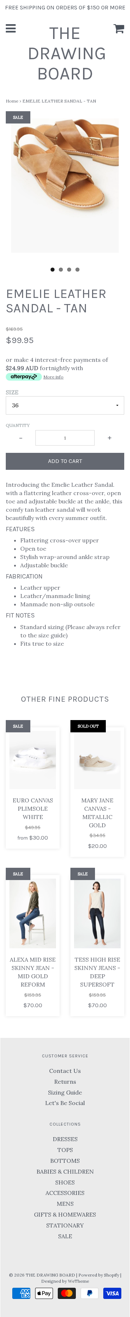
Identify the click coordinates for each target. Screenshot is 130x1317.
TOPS (65, 1149)
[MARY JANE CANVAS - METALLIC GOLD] (97, 760)
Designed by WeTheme (65, 1281)
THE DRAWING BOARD (66, 53)
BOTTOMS (65, 1160)
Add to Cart (65, 461)
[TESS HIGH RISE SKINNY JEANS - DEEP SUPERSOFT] (97, 914)
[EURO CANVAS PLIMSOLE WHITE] (32, 760)
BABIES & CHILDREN (65, 1171)
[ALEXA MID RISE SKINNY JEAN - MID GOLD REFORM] (32, 914)
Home (12, 101)
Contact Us (65, 1070)
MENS (65, 1203)
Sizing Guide (65, 1092)
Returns (65, 1081)
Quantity (18, 425)
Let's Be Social (65, 1102)
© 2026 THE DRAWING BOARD (42, 1275)
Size (12, 392)
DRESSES (65, 1139)
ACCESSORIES (65, 1192)
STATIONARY (65, 1225)
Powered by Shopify (98, 1275)
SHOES (65, 1182)
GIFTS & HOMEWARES (65, 1214)
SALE (65, 1236)
